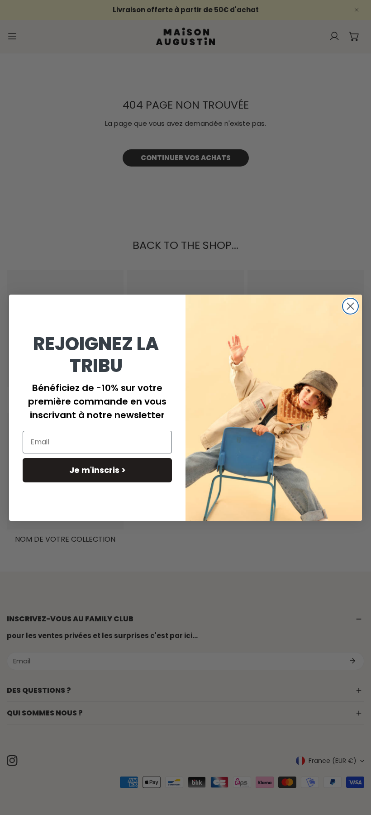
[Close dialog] (350, 306)
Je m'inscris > (97, 470)
